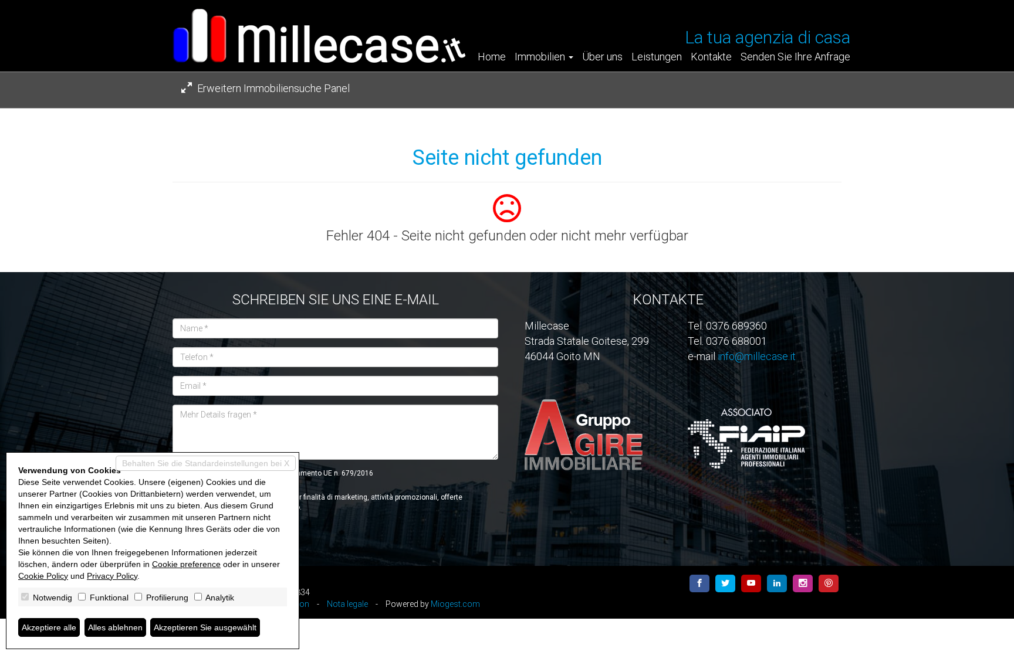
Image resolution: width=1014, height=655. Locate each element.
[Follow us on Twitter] (725, 583)
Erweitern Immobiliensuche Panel (272, 88)
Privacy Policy (112, 576)
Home (492, 57)
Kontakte (711, 57)
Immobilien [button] (541, 57)
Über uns (602, 57)
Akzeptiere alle (49, 627)
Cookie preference (186, 564)
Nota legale (347, 604)
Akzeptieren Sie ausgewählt (205, 627)
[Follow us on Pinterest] (829, 583)
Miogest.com (455, 604)
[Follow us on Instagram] (803, 583)
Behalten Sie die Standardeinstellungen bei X (205, 463)
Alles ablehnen (115, 627)
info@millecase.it (757, 356)
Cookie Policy (43, 576)
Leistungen (656, 57)
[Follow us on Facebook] (699, 583)
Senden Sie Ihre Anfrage (795, 57)
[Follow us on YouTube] (751, 583)
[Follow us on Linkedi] (777, 583)
